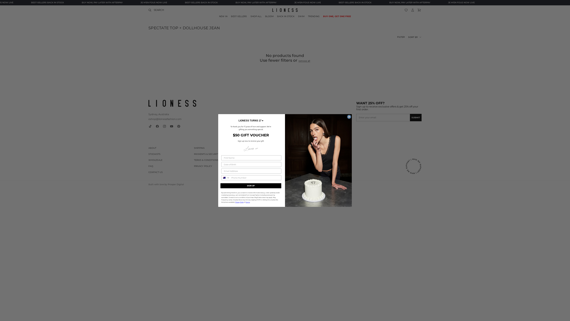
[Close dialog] (349, 116)
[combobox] (225, 177)
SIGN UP (251, 186)
